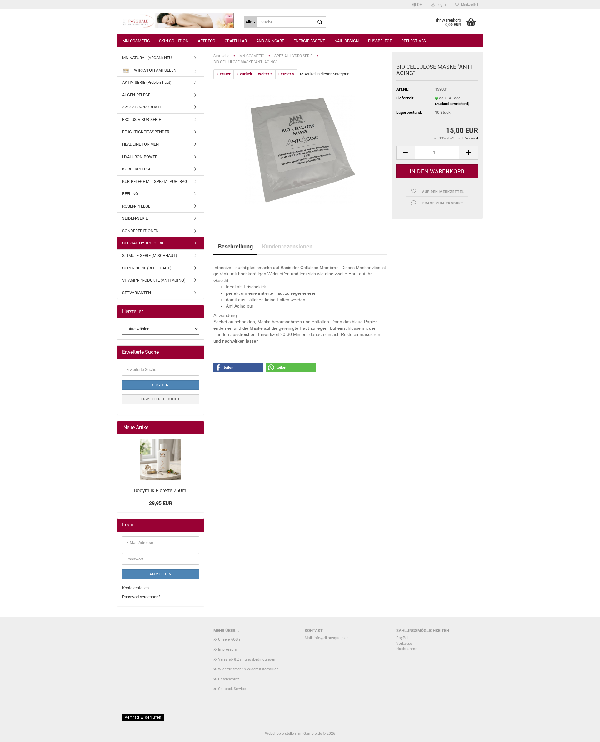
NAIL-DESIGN (346, 40)
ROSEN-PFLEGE (136, 206)
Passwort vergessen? (141, 596)
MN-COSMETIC (136, 40)
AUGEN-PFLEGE (136, 95)
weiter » (265, 74)
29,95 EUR (160, 503)
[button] (417, 4)
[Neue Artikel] (196, 427)
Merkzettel (468, 5)
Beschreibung (235, 246)
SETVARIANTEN (136, 292)
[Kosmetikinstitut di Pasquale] (178, 20)
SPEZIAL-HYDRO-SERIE (143, 243)
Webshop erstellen (280, 733)
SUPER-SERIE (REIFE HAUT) (147, 268)
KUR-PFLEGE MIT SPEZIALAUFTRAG (154, 181)
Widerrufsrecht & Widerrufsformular (248, 669)
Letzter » (286, 74)
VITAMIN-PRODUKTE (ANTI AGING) (154, 280)
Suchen (160, 385)
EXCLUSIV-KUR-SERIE (141, 119)
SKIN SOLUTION (173, 40)
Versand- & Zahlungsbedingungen (246, 659)
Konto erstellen (135, 587)
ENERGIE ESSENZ (309, 40)
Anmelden (160, 574)
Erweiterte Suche (161, 399)
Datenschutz (228, 679)
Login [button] (440, 5)
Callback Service (232, 689)
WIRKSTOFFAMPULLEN (154, 70)
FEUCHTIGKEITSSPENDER (145, 131)
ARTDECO (206, 40)
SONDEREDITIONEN (140, 230)
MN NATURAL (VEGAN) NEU (147, 57)
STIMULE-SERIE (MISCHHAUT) (149, 255)
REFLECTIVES (413, 40)
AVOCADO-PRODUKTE (142, 107)
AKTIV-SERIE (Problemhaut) (147, 82)
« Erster (224, 74)
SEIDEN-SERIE (135, 218)
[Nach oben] (582, 732)
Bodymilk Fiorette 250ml (161, 491)
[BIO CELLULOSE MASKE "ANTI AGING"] (300, 149)
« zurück (244, 74)
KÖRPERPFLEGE (136, 169)
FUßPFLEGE (380, 40)
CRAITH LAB (236, 40)
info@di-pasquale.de (331, 638)
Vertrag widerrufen (143, 717)
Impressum (227, 649)
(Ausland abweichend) (452, 104)
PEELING (130, 193)
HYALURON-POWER (140, 156)
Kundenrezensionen (287, 246)
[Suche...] (320, 22)
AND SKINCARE (270, 40)
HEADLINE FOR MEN (140, 144)
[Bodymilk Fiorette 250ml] (160, 459)
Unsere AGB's (229, 639)
